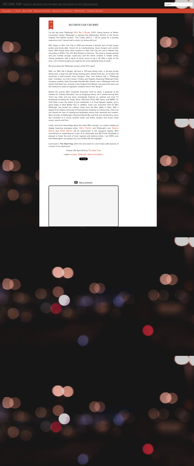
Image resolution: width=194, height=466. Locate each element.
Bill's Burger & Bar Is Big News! (83, 24)
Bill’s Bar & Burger (82, 32)
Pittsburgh (82, 154)
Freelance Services (95, 10)
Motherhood (80, 10)
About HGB (27, 10)
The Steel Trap (94, 150)
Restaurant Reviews (42, 10)
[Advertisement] (133, 62)
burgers (73, 154)
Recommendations (95, 154)
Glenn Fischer (85, 128)
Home (18, 10)
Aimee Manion (66, 130)
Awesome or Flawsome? (62, 10)
